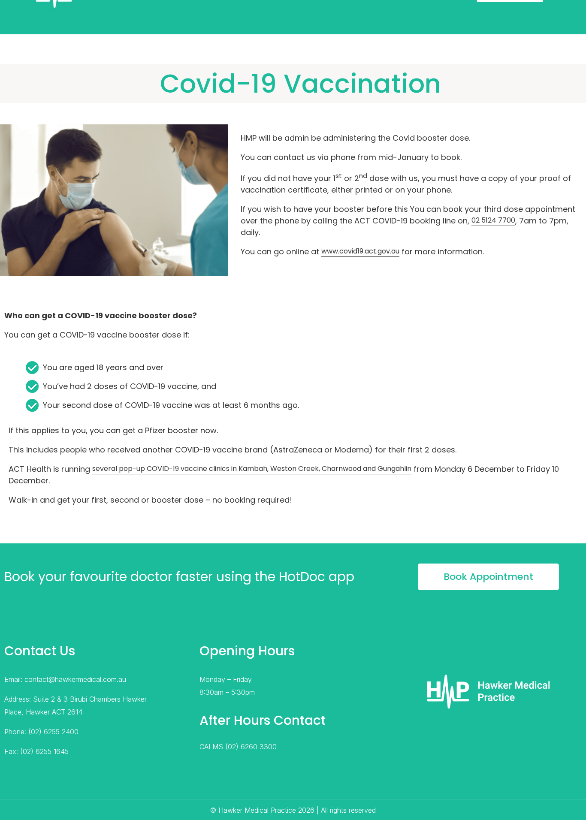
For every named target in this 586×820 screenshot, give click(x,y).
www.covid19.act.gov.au (360, 251)
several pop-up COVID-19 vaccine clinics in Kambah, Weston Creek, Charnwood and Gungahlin (251, 468)
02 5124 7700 (493, 220)
